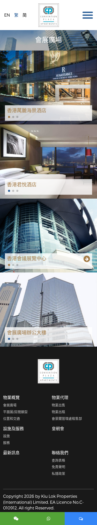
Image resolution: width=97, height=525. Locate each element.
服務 (6, 442)
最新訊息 (11, 452)
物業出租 (58, 412)
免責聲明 (58, 466)
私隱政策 (58, 473)
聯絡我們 (60, 452)
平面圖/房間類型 (15, 412)
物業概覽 (11, 397)
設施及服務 (13, 428)
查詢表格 (58, 460)
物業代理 (60, 397)
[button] (9, 117)
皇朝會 (58, 428)
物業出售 (58, 405)
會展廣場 (10, 405)
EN (7, 14)
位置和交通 (11, 418)
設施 (6, 436)
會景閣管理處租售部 (67, 418)
